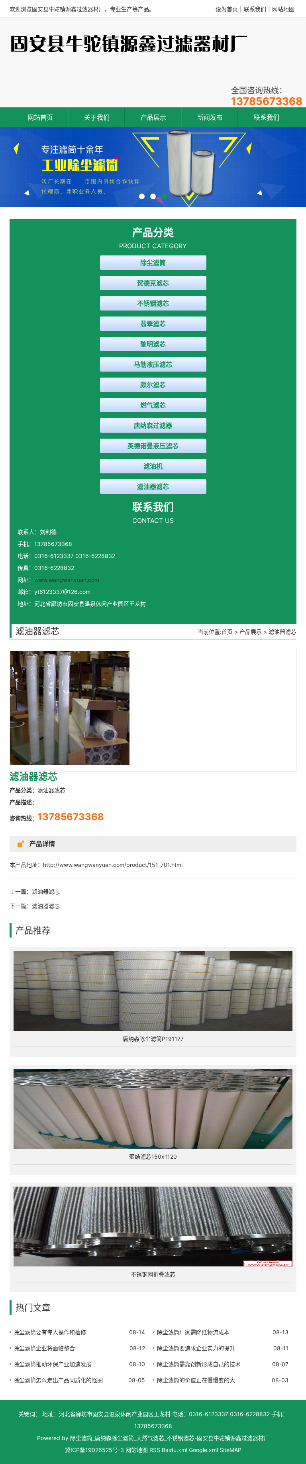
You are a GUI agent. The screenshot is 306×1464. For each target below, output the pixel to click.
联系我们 (255, 9)
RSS (154, 1449)
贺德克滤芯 (153, 283)
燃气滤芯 (153, 405)
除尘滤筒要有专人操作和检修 (50, 1332)
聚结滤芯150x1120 (153, 1156)
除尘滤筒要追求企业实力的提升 (196, 1348)
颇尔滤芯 (153, 385)
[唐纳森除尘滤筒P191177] (153, 991)
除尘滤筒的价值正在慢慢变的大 (196, 1380)
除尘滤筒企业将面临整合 (44, 1348)
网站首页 (40, 117)
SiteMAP (230, 1449)
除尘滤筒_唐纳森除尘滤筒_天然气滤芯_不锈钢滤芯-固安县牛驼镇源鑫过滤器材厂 (169, 1437)
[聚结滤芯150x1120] (153, 1109)
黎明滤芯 (153, 344)
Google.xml (203, 1449)
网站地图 (283, 9)
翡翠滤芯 (153, 324)
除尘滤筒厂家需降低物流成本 (193, 1332)
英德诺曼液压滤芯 (153, 446)
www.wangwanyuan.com (66, 579)
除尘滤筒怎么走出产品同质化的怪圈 (58, 1380)
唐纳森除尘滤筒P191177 (153, 1038)
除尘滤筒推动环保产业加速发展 (53, 1364)
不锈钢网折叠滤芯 (153, 1274)
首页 (227, 631)
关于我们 (97, 117)
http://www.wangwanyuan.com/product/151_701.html (112, 864)
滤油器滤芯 (153, 487)
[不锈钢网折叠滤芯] (153, 1226)
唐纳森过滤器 (153, 425)
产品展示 (153, 117)
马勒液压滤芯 (153, 364)
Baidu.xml (174, 1449)
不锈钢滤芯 (153, 303)
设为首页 (227, 9)
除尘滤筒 (153, 263)
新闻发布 (210, 117)
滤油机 (153, 466)
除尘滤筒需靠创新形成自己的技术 (199, 1364)
